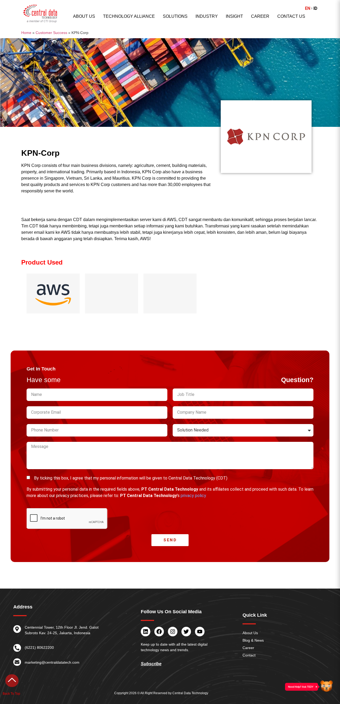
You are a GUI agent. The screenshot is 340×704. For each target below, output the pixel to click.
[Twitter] (186, 631)
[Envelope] (17, 662)
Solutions (175, 16)
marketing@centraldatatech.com (52, 662)
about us (84, 16)
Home (26, 33)
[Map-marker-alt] (17, 629)
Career (260, 16)
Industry (207, 16)
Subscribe (151, 664)
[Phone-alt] (17, 648)
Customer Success (51, 33)
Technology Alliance (129, 16)
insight (234, 16)
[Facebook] (159, 631)
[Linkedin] (145, 631)
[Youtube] (200, 631)
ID (315, 8)
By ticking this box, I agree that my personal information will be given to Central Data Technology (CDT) (130, 478)
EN (307, 8)
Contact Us (291, 16)
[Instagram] (172, 631)
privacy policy (193, 495)
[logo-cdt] (40, 14)
